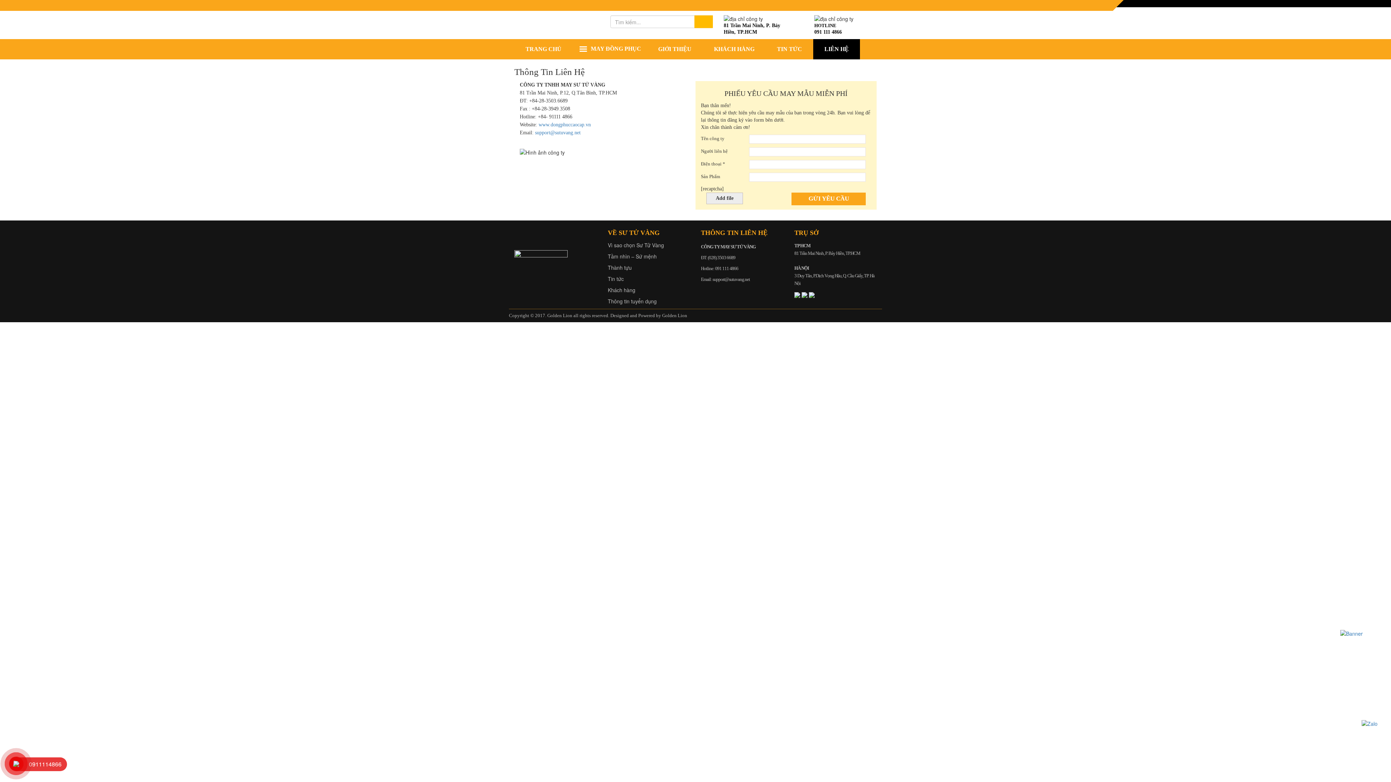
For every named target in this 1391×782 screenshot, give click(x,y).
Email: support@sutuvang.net (725, 279)
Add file (725, 198)
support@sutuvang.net (558, 132)
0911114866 (45, 764)
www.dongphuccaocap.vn (565, 124)
